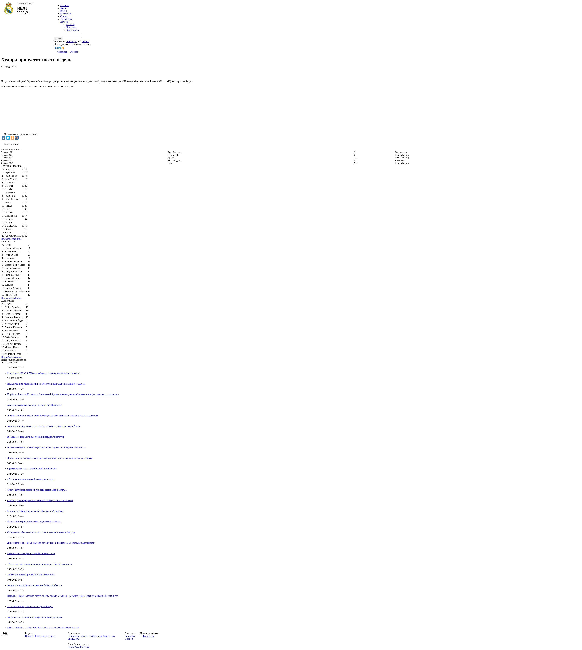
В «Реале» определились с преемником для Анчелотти (35, 436)
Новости (29, 636)
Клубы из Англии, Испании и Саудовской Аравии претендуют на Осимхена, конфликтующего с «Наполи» (63, 394)
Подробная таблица (11, 239)
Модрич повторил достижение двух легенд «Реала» (34, 521)
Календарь (65, 13)
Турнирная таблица (78, 636)
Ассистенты (108, 636)
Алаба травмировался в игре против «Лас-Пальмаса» (34, 405)
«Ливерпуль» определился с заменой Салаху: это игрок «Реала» (40, 500)
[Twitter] (59, 48)
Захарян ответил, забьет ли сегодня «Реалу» (30, 606)
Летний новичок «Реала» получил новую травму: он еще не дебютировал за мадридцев (52, 415)
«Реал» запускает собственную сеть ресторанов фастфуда (37, 489)
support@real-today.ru (78, 647)
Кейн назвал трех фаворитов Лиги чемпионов (31, 553)
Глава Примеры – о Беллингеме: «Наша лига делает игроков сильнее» (43, 627)
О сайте (70, 24)
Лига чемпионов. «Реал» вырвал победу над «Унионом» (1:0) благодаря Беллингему (51, 543)
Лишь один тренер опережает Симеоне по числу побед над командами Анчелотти (49, 458)
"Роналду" (71, 41)
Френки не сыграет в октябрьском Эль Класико (31, 468)
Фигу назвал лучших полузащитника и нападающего (34, 617)
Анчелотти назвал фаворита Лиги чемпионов (31, 574)
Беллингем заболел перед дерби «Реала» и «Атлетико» (35, 511)
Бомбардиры (95, 636)
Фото (63, 8)
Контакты (71, 27)
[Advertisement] (36, 73)
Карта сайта (72, 30)
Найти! (58, 38)
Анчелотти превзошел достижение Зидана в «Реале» (34, 585)
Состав (64, 16)
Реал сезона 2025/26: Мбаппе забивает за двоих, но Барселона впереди (43, 373)
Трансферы (66, 19)
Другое (64, 21)
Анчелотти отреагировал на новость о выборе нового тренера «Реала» (43, 426)
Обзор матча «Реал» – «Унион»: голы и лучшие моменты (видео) (41, 532)
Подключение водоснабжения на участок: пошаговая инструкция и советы (46, 383)
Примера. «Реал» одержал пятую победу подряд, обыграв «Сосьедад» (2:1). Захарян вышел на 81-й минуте (62, 596)
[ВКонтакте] (56, 48)
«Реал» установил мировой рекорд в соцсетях (31, 479)
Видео (63, 11)
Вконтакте (148, 636)
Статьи (51, 636)
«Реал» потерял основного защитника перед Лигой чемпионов (39, 564)
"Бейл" (85, 41)
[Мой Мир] (17, 138)
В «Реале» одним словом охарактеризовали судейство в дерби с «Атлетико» (46, 447)
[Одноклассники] (62, 48)
